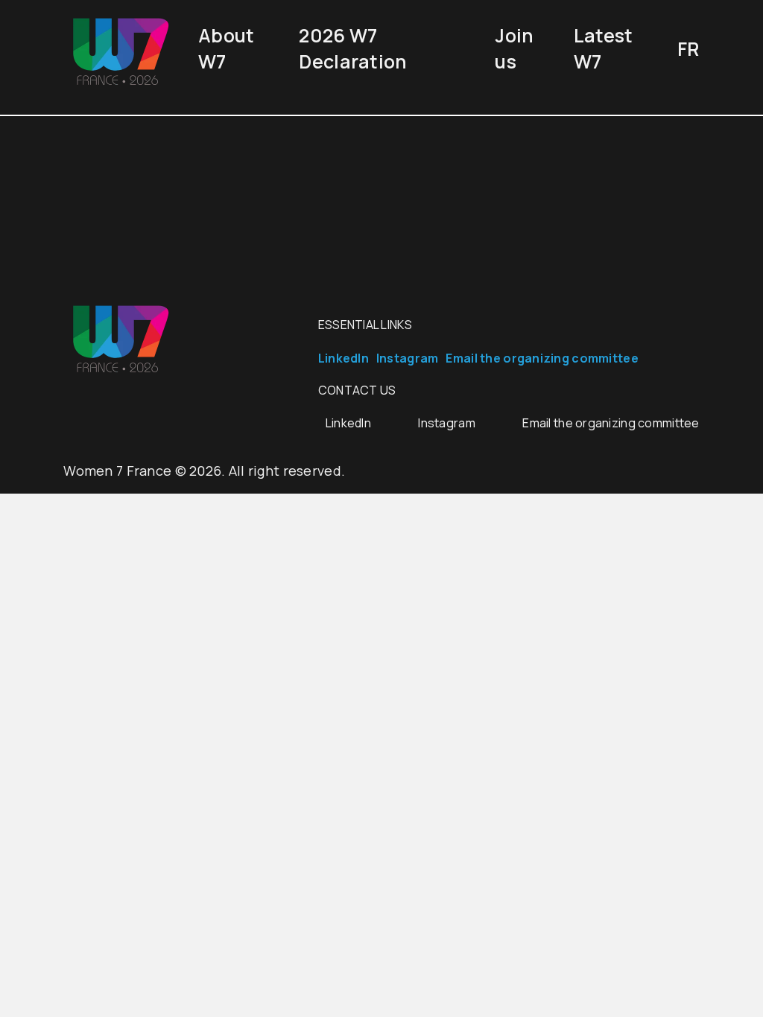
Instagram (407, 358)
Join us (514, 48)
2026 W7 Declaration (353, 48)
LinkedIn (343, 358)
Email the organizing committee (542, 358)
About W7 (226, 48)
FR (688, 49)
